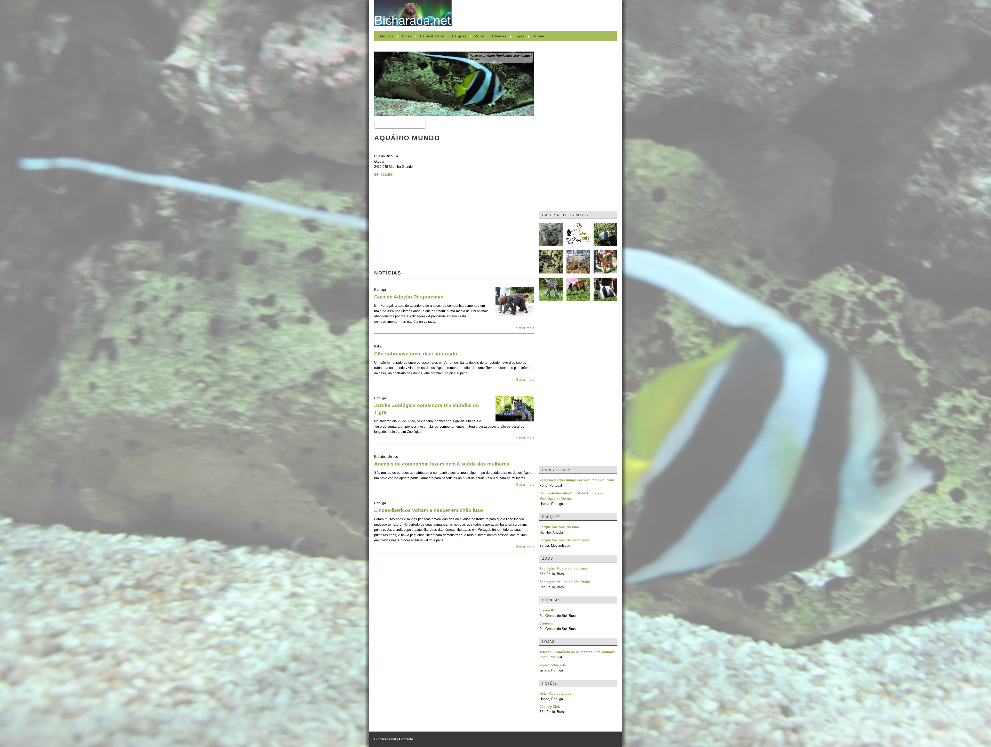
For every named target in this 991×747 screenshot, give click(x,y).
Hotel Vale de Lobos (555, 693)
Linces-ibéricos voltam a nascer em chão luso (428, 510)
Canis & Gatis (432, 36)
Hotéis (538, 36)
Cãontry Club (549, 707)
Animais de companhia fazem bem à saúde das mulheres (441, 464)
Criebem (546, 623)
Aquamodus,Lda (552, 665)
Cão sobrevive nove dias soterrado (415, 353)
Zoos (479, 36)
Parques (459, 36)
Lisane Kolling (551, 610)
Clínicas (499, 36)
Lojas (519, 36)
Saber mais (525, 328)
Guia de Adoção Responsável (409, 297)
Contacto (406, 739)
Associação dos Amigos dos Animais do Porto (576, 480)
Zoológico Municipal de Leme (563, 569)
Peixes (475, 59)
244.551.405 (383, 175)
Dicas (407, 36)
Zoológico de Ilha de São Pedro (564, 582)
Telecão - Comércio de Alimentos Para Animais (577, 652)
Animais (386, 36)
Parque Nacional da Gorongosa (564, 540)
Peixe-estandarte (501, 55)
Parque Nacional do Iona (559, 527)
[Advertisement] (537, 13)
